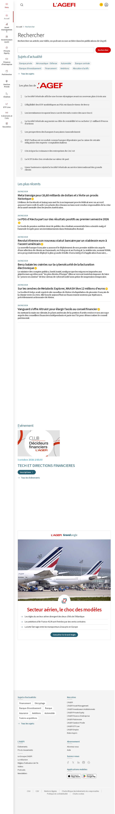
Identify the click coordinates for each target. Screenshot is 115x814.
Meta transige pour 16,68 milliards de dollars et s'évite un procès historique (58, 197)
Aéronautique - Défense (46, 63)
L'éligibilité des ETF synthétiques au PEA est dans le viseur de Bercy (57, 105)
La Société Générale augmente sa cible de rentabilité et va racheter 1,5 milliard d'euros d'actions (66, 122)
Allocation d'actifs (80, 68)
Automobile (66, 63)
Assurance (23, 713)
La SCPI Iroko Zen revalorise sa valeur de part (47, 159)
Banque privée (25, 63)
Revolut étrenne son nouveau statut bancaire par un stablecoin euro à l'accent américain (62, 242)
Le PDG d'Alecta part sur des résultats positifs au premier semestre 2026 (63, 219)
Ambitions (64, 68)
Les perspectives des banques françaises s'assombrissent (52, 132)
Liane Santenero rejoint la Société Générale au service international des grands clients (63, 168)
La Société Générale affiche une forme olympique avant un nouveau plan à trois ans (65, 96)
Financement (51, 68)
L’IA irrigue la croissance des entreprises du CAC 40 (50, 151)
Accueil (19, 27)
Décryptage (40, 703)
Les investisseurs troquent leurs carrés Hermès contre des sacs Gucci (58, 113)
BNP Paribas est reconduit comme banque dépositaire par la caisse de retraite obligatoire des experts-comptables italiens (62, 141)
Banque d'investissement (30, 68)
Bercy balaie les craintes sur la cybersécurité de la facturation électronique (56, 266)
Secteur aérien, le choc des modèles (64, 609)
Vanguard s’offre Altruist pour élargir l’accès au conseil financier (57, 309)
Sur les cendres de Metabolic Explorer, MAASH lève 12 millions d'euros (61, 288)
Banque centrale (82, 63)
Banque (48, 708)
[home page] (64, 4)
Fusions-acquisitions (28, 718)
